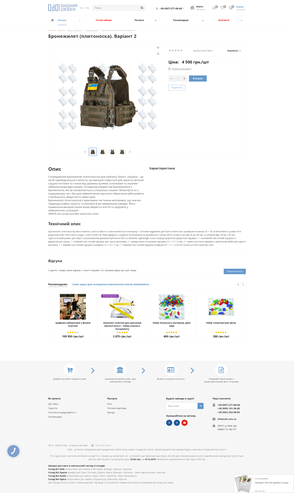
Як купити (54, 398)
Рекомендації (55, 416)
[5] (181, 50)
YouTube (184, 423)
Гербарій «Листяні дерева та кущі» (272, 483)
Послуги (112, 398)
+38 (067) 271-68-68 (171, 8)
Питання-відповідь (116, 408)
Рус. (88, 7)
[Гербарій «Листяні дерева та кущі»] (243, 483)
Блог (109, 403)
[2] (172, 50)
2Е (240, 50)
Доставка (53, 403)
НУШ (177, 423)
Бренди (111, 412)
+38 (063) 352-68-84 (229, 412)
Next (130, 152)
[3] (175, 50)
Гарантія (52, 408)
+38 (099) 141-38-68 (229, 408)
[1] (169, 50)
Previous (85, 152)
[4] (178, 50)
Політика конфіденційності (62, 412)
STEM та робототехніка (169, 423)
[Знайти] (142, 8)
